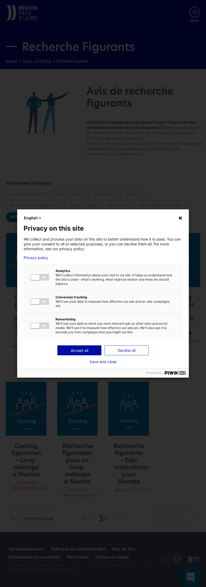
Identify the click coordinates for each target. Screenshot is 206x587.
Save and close (103, 362)
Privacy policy (36, 258)
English (31, 218)
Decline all (126, 350)
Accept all (79, 350)
